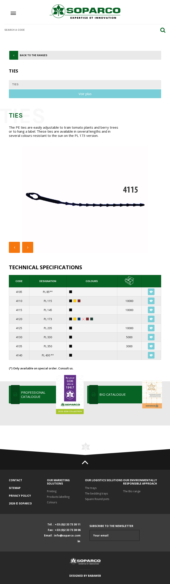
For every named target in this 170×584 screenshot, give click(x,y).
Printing (51, 491)
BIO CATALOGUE (112, 394)
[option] (85, 200)
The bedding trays (96, 493)
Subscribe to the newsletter (111, 526)
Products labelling (58, 497)
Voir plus (85, 94)
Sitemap (15, 488)
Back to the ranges (33, 55)
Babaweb (94, 576)
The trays (91, 488)
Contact (15, 480)
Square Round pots (97, 499)
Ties (15, 84)
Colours (52, 502)
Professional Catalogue (33, 394)
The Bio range (132, 491)
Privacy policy (20, 496)
